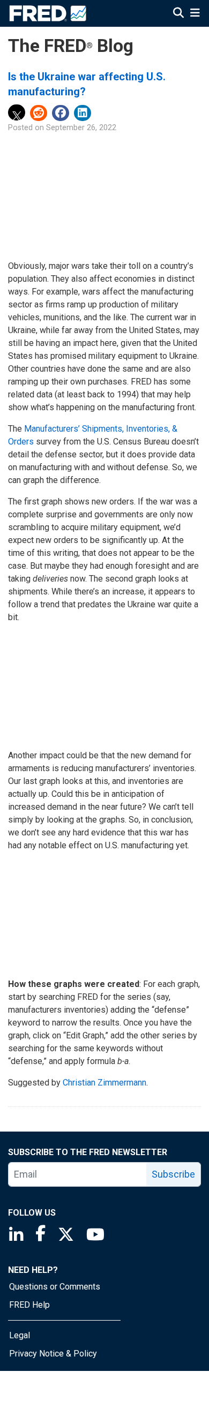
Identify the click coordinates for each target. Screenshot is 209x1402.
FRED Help (29, 1305)
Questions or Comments (54, 1287)
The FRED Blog (70, 45)
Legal (19, 1335)
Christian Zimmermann (104, 1082)
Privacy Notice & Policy (53, 1353)
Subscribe (173, 1174)
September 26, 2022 (81, 127)
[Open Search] (178, 13)
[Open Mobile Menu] (195, 13)
